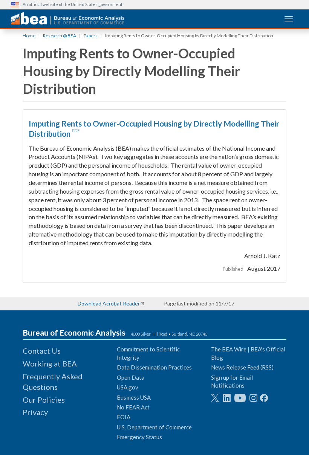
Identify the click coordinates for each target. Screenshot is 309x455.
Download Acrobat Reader (109, 303)
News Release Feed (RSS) (242, 367)
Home (29, 35)
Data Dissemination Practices (154, 367)
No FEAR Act (133, 407)
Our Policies (44, 399)
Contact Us (42, 350)
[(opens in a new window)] (215, 398)
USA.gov (127, 387)
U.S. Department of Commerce (154, 427)
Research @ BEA (59, 35)
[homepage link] (67, 18)
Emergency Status (139, 437)
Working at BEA (50, 363)
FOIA (123, 417)
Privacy (35, 412)
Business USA (134, 397)
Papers (91, 35)
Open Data (130, 377)
